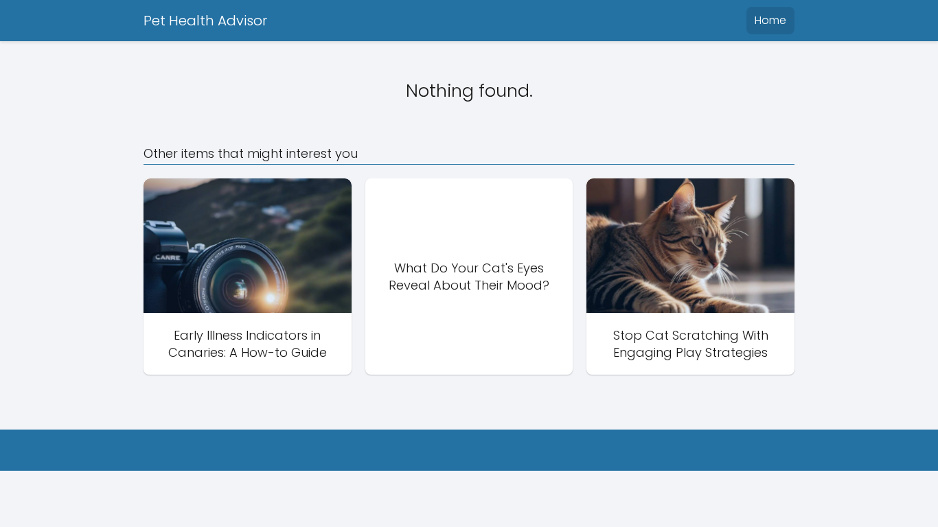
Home (770, 20)
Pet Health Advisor (205, 20)
